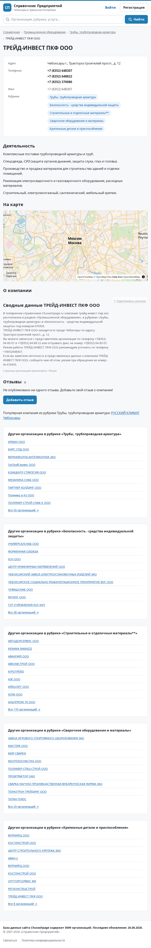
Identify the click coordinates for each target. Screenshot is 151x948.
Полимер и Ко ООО (21, 495)
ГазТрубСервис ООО (21, 465)
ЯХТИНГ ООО (17, 597)
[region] (75, 246)
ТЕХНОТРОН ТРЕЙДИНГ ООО (27, 791)
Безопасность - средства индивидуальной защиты (84, 105)
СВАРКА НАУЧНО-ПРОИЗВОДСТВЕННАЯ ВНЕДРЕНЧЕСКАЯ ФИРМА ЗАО (55, 784)
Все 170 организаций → (24, 709)
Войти (110, 7)
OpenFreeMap (85, 276)
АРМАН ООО (16, 442)
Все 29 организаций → (23, 806)
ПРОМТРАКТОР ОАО (21, 776)
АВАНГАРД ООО (18, 656)
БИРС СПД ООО (18, 449)
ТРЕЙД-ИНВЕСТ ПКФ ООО (25, 896)
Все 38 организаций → (23, 612)
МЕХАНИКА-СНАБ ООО (23, 480)
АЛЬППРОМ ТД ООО (21, 702)
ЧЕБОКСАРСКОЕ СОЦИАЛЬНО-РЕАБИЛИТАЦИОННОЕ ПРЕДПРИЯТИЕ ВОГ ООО (60, 582)
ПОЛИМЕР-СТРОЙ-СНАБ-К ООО (29, 503)
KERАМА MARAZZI (20, 648)
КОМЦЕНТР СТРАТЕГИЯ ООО (27, 472)
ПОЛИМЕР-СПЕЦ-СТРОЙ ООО (28, 769)
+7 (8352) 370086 (59, 82)
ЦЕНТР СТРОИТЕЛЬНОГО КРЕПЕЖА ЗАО (34, 850)
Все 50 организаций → (23, 510)
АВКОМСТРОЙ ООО (21, 664)
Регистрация (134, 7)
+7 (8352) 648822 (59, 76)
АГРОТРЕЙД (16, 671)
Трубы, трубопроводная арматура (93, 32)
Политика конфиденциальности (43, 940)
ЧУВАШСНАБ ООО (20, 589)
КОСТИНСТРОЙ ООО (22, 843)
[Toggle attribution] (143, 276)
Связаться (10, 940)
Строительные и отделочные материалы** (79, 113)
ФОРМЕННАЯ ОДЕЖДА (23, 551)
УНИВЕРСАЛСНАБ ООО (23, 544)
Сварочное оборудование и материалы (76, 121)
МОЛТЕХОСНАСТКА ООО (24, 761)
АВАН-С (13, 858)
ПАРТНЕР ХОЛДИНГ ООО (24, 487)
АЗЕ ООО (14, 679)
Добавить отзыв (20, 400)
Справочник (11, 32)
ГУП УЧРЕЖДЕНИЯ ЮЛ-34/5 (26, 605)
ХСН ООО (14, 559)
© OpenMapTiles (103, 276)
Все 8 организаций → (22, 904)
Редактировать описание (130, 301)
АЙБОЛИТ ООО (18, 687)
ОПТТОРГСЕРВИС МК (22, 881)
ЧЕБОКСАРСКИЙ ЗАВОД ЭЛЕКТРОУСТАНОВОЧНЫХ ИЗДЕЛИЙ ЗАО (52, 574)
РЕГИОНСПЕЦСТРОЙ (21, 889)
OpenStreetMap (131, 276)
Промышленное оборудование (45, 32)
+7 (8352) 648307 (59, 70)
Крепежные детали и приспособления (76, 129)
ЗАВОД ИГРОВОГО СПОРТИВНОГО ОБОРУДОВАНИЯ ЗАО (46, 738)
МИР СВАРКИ (17, 753)
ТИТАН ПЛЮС (17, 799)
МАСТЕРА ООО (18, 746)
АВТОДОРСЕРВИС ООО (23, 641)
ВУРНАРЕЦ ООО (18, 835)
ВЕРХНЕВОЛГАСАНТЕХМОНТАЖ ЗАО (32, 457)
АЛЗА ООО (15, 694)
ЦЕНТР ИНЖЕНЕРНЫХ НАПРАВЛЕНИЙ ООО (36, 566)
